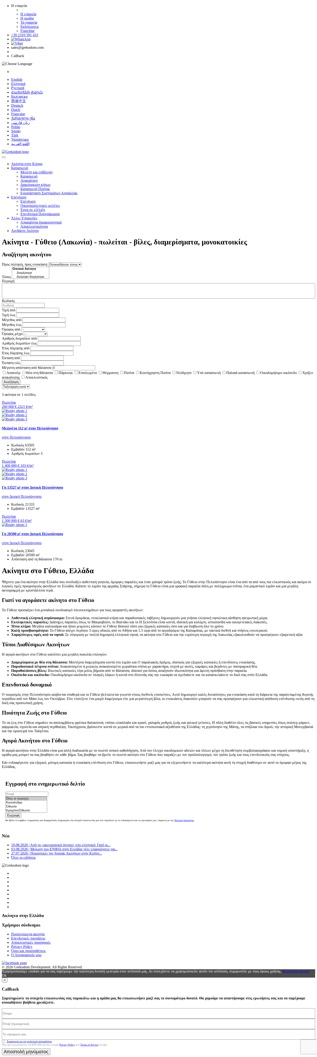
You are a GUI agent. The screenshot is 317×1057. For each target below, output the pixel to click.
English (16, 79)
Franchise (27, 31)
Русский (17, 88)
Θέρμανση (110, 373)
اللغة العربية (20, 144)
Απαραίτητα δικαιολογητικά (40, 222)
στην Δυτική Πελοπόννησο (22, 496)
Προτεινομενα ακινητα (28, 934)
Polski (15, 127)
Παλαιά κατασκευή (240, 373)
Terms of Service (89, 1044)
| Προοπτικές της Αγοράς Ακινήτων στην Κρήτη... (56, 853)
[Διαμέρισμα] (30, 273)
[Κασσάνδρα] (26, 803)
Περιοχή (8, 281)
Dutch (15, 110)
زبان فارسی (20, 123)
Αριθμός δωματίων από (19, 338)
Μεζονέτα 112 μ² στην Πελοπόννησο (30, 428)
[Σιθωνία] (26, 807)
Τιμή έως (8, 315)
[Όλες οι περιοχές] (26, 799)
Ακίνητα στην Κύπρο (26, 164)
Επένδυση (18, 197)
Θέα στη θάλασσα (39, 373)
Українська (20, 139)
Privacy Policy (21, 947)
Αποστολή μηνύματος (26, 1051)
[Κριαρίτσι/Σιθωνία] (26, 811)
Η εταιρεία (28, 14)
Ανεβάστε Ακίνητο (25, 231)
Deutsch (17, 105)
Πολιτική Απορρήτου (184, 820)
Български (19, 96)
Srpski (15, 131)
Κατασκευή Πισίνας (35, 189)
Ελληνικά (18, 84)
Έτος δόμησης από (15, 348)
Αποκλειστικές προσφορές (31, 942)
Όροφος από (11, 329)
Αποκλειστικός (36, 377)
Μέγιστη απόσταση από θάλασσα (26, 368)
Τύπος (6, 277)
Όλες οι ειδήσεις (23, 857)
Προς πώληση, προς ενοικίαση (24, 264)
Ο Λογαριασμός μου (26, 955)
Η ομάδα (27, 18)
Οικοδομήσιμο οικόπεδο (278, 373)
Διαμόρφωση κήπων (35, 185)
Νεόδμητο (183, 373)
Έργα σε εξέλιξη (32, 210)
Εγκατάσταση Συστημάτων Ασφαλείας (49, 193)
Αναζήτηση (11, 382)
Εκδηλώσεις (29, 27)
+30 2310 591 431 (24, 35)
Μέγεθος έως (12, 325)
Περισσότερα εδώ (295, 971)
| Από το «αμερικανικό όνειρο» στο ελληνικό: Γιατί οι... (60, 845)
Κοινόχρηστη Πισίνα (155, 373)
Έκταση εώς (11, 363)
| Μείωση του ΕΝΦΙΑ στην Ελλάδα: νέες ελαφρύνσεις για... (64, 849)
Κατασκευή (19, 168)
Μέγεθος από (12, 320)
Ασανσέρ (13, 373)
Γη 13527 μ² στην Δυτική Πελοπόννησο (32, 487)
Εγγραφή (13, 815)
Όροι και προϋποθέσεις (28, 951)
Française (18, 114)
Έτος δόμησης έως (15, 353)
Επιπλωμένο (87, 373)
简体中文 (18, 101)
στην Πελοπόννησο (16, 437)
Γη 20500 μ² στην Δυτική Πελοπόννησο (32, 534)
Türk (14, 135)
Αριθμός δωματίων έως (19, 343)
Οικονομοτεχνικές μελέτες (40, 206)
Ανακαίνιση (29, 180)
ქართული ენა (23, 118)
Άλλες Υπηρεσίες (24, 218)
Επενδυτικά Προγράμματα (40, 214)
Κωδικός (8, 301)
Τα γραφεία (28, 22)
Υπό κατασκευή (209, 373)
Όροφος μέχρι (12, 334)
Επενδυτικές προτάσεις (28, 938)
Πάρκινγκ (65, 373)
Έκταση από (11, 358)
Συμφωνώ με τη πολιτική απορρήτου (29, 1041)
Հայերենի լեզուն (27, 92)
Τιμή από (8, 310)
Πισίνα (129, 373)
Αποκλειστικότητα (34, 226)
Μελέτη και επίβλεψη (36, 172)
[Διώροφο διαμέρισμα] (30, 277)
